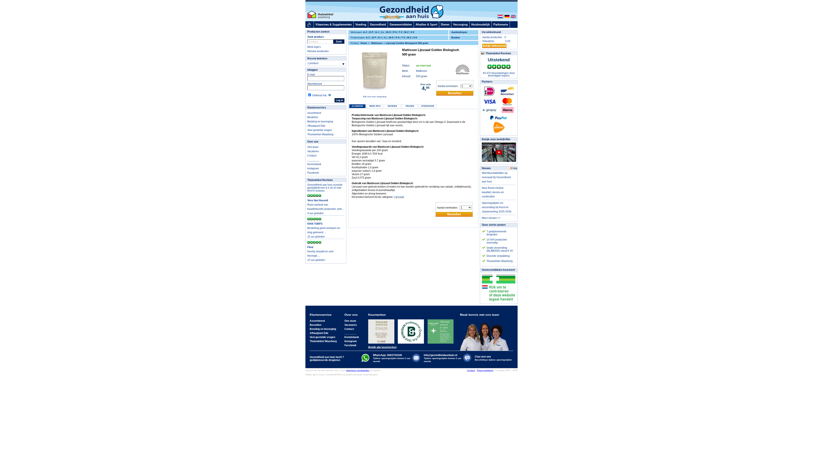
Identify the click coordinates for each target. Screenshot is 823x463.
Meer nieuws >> (491, 217)
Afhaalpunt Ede (316, 125)
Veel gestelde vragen (319, 130)
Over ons (312, 141)
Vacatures (313, 151)
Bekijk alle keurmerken (382, 347)
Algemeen (357, 106)
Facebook (313, 172)
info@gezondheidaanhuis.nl (442, 358)
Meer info (375, 106)
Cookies (471, 370)
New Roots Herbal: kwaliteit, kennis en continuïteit (493, 192)
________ (313, 159)
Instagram (313, 168)
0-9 (412, 32)
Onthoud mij (319, 95)
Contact (311, 155)
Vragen (409, 106)
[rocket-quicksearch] (320, 41)
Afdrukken (427, 106)
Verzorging (460, 24)
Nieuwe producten (318, 51)
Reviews (392, 106)
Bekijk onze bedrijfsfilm (496, 139)
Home (363, 43)
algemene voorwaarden (357, 370)
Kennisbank (314, 164)
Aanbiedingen (459, 32)
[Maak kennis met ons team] (485, 333)
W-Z (406, 32)
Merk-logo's (314, 46)
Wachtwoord (314, 83)
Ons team (312, 147)
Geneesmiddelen (401, 24)
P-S (395, 32)
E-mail (311, 74)
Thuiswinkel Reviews (320, 180)
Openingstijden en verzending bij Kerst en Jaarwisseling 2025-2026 (496, 207)
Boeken (455, 37)
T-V (400, 32)
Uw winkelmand (491, 32)
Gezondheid (378, 24)
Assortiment (314, 112)
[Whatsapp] (365, 360)
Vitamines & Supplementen (333, 24)
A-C (365, 32)
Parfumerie (500, 24)
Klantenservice (316, 107)
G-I (377, 32)
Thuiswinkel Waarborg (320, 134)
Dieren (445, 24)
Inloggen (312, 69)
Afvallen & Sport (426, 24)
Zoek (339, 41)
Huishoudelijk (480, 24)
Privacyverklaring (485, 370)
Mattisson (421, 70)
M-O (388, 32)
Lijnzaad (399, 196)
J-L (382, 32)
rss (514, 168)
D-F (371, 32)
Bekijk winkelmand (494, 45)
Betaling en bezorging (320, 121)
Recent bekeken (317, 58)
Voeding (360, 24)
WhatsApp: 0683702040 (387, 355)
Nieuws (486, 168)
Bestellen (312, 117)
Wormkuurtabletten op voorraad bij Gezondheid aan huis (496, 177)
